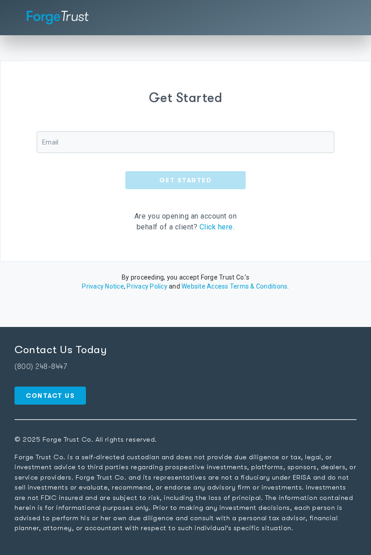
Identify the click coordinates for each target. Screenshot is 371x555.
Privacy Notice (103, 286)
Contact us (50, 395)
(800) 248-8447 (40, 367)
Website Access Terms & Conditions (234, 286)
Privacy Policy (147, 286)
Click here (216, 227)
